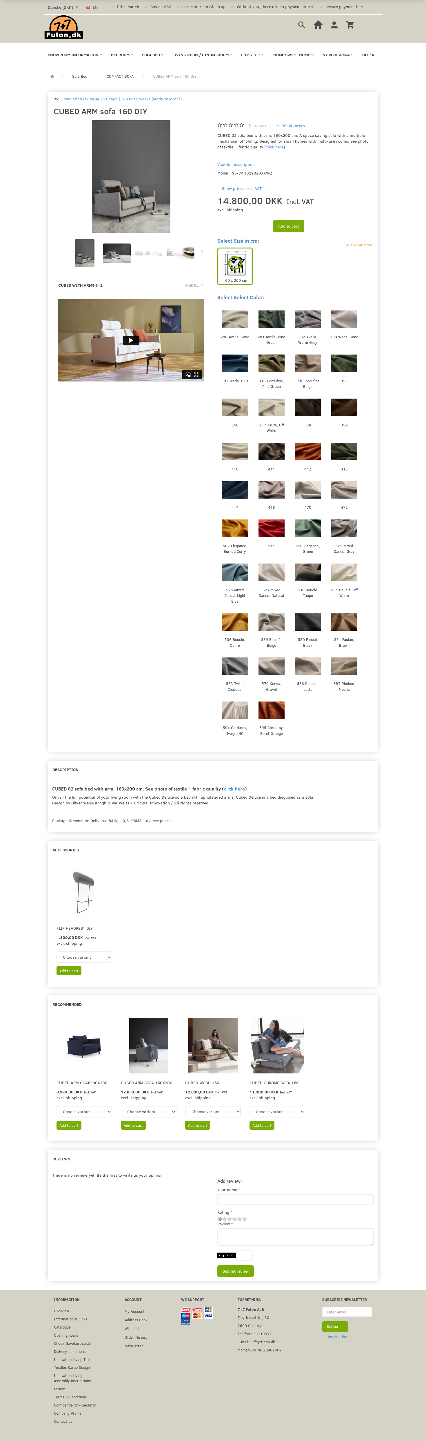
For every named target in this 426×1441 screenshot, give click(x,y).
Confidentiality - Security (75, 1404)
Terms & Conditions (70, 1396)
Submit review (236, 1271)
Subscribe (335, 1326)
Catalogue (62, 1326)
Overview (61, 1310)
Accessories (65, 850)
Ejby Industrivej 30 (253, 1317)
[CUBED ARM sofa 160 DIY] (131, 176)
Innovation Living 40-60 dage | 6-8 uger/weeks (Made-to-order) (122, 98)
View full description (236, 164)
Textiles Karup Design (72, 1367)
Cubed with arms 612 (80, 285)
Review (223, 1223)
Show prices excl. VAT (242, 188)
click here (274, 147)
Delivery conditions (69, 1351)
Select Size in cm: (238, 240)
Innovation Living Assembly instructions (72, 1378)
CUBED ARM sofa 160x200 (146, 1082)
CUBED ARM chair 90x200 (82, 1082)
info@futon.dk (263, 1341)
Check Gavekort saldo (72, 1343)
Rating (223, 1212)
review (59, 1388)
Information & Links (70, 1318)
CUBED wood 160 (202, 1082)
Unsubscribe (336, 1336)
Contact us (63, 1421)
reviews (258, 125)
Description (65, 769)
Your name (227, 1189)
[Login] (334, 24)
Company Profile (67, 1413)
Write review (293, 125)
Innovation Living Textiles (75, 1359)
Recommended (67, 1004)
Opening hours (66, 1335)
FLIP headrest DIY (75, 928)
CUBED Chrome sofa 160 (274, 1082)
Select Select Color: (240, 297)
